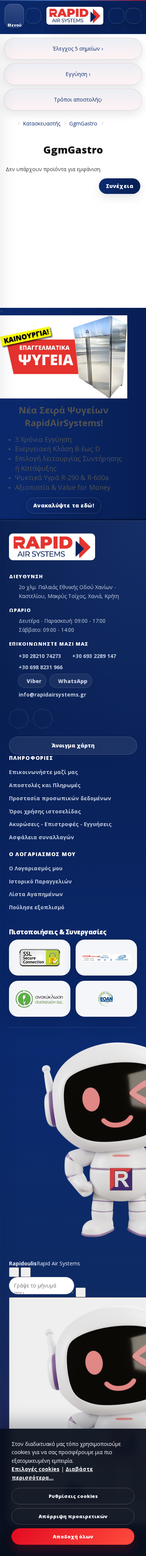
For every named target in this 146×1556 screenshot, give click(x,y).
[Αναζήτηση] (33, 16)
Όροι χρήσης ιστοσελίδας (45, 811)
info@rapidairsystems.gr (52, 694)
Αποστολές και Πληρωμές (44, 785)
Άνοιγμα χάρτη (73, 745)
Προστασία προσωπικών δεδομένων (60, 798)
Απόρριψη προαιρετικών (73, 1516)
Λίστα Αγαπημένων (36, 894)
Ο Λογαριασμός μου (36, 868)
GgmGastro (83, 123)
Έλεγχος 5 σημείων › (78, 48)
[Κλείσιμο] (26, 1272)
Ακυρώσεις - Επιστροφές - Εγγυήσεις (60, 824)
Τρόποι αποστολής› (78, 99)
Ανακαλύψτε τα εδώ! (63, 505)
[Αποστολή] (81, 1292)
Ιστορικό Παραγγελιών (40, 881)
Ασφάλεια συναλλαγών (41, 837)
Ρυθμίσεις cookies (73, 1496)
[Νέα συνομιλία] (14, 1272)
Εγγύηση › (78, 74)
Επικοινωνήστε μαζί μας (43, 772)
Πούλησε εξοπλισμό (36, 907)
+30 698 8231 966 (41, 667)
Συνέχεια (119, 185)
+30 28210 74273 (40, 655)
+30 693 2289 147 (94, 655)
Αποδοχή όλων (73, 1536)
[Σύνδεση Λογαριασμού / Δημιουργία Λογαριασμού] (116, 16)
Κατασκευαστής (41, 123)
